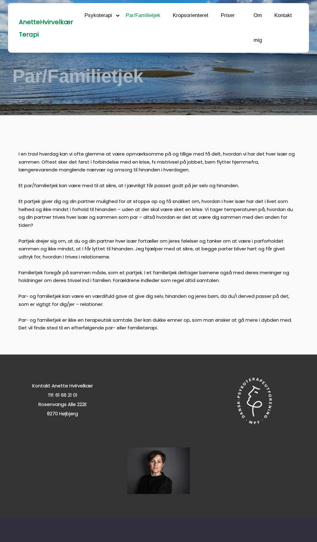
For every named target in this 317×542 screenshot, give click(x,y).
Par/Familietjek (143, 15)
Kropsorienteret (190, 15)
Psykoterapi (98, 15)
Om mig (258, 27)
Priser (228, 15)
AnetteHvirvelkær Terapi (46, 28)
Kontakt (283, 15)
